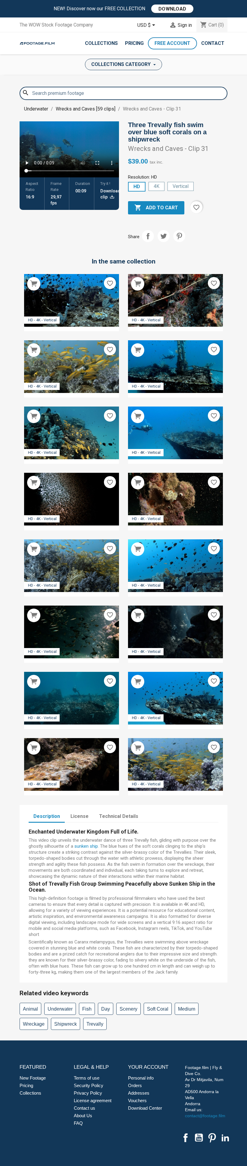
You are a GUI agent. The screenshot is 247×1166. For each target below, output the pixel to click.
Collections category (121, 64)
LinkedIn (225, 1138)
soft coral (157, 1009)
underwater (60, 1009)
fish (87, 1009)
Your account (148, 1067)
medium (186, 1009)
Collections (101, 43)
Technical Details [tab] (118, 816)
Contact (212, 43)
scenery (128, 1009)
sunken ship (86, 846)
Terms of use (86, 1077)
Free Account (172, 43)
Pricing (134, 43)
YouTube (199, 1138)
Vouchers (137, 1100)
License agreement (92, 1100)
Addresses (138, 1093)
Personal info (141, 1077)
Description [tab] (46, 816)
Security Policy (88, 1085)
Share (148, 236)
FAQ (78, 1123)
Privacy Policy (88, 1093)
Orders (135, 1085)
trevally (94, 1024)
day (105, 1009)
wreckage (34, 1024)
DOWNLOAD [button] (172, 9)
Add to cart (156, 207)
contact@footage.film (205, 1115)
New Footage (33, 1077)
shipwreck (65, 1024)
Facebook (186, 1138)
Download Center (145, 1108)
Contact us (84, 1108)
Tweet (164, 236)
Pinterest (179, 236)
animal (30, 1009)
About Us (83, 1115)
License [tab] (79, 816)
